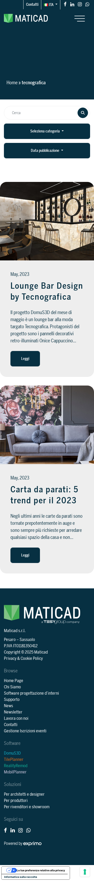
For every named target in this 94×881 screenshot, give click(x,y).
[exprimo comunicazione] (32, 843)
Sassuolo (27, 640)
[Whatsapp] (87, 4)
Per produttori (16, 801)
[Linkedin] (72, 4)
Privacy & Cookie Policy (23, 658)
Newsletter (13, 712)
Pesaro (10, 640)
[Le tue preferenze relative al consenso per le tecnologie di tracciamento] (85, 872)
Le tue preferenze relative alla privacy (41, 870)
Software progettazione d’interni (31, 693)
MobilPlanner (15, 772)
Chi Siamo (12, 687)
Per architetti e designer (24, 794)
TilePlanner (14, 759)
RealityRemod (15, 766)
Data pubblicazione (45, 150)
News (8, 706)
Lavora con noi (16, 718)
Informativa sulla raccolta (20, 876)
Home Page (13, 681)
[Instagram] (80, 4)
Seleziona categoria (45, 131)
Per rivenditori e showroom (26, 807)
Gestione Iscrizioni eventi (25, 731)
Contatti (32, 4)
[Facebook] (65, 4)
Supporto (12, 699)
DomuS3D (12, 753)
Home (12, 83)
